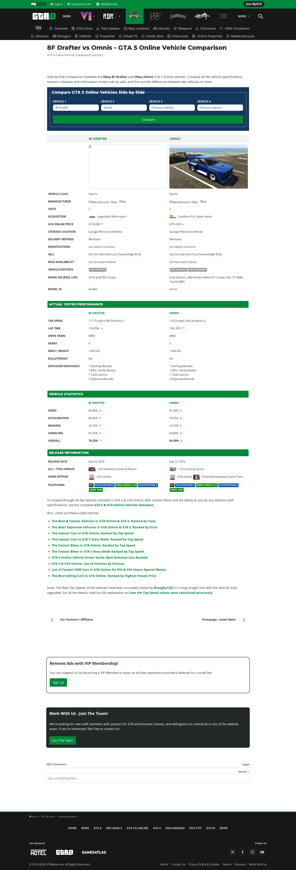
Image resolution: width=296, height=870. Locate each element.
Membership (109, 4)
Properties (107, 36)
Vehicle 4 (204, 101)
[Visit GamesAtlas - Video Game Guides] (94, 852)
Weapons (185, 28)
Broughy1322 (164, 588)
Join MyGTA (254, 4)
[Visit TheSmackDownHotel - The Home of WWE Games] (38, 852)
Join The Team (62, 740)
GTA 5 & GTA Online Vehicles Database (123, 505)
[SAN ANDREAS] (177, 16)
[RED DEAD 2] (111, 16)
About (164, 864)
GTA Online (84, 28)
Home (72, 828)
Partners (240, 864)
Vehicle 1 (59, 101)
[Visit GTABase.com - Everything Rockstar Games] (65, 852)
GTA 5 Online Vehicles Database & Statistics (75, 55)
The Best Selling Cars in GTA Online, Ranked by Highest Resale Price (104, 576)
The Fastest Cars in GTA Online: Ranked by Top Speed (92, 533)
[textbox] (148, 779)
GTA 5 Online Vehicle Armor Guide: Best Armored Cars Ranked (99, 557)
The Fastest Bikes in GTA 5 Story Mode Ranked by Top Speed (98, 551)
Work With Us (258, 864)
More (242, 16)
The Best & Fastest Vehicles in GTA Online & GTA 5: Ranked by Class (104, 521)
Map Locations (139, 28)
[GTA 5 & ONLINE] (134, 16)
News (67, 16)
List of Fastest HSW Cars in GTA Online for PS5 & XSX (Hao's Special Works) (109, 570)
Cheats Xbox (155, 36)
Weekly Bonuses (243, 36)
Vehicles (164, 28)
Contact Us (178, 864)
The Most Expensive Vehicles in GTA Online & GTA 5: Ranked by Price (104, 527)
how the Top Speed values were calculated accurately (171, 593)
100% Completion (237, 28)
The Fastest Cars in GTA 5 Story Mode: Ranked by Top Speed (97, 539)
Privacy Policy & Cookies (204, 864)
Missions (42, 36)
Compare (148, 119)
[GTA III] (223, 16)
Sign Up (58, 682)
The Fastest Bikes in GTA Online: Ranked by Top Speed (93, 545)
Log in (58, 4)
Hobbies (85, 36)
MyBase (35, 4)
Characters (208, 28)
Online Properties (210, 36)
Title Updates (110, 28)
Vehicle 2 (107, 101)
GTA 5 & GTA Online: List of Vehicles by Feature (88, 564)
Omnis (175, 139)
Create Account (81, 4)
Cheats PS (130, 36)
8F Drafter (98, 139)
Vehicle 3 (155, 101)
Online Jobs (180, 36)
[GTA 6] (86, 16)
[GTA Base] (44, 16)
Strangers (64, 36)
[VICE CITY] (202, 16)
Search (227, 864)
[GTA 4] (155, 16)
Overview (61, 28)
